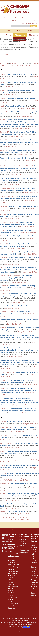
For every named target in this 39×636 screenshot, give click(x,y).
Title (6, 63)
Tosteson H (10, 188)
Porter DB (3, 421)
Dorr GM (2, 465)
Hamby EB (3, 408)
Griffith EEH (4, 90)
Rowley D (3, 188)
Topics (8, 35)
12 (30, 517)
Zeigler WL (12, 312)
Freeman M (9, 166)
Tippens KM (23, 166)
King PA (2, 106)
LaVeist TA (3, 82)
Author (2, 63)
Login (19, 631)
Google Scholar (9, 86)
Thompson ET (4, 132)
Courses (19, 31)
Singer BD (3, 206)
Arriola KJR (10, 372)
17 (19, 520)
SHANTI (26, 627)
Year (15, 63)
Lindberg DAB (13, 222)
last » (28, 520)
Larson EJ (3, 504)
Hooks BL (3, 306)
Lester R (2, 275)
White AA (3, 443)
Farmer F (9, 275)
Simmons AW (17, 275)
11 (27, 517)
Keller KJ (3, 230)
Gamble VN (4, 74)
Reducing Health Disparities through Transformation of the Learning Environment (24, 545)
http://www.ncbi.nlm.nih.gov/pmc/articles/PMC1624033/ (17, 460)
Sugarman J (4, 257)
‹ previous (12, 517)
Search (6, 55)
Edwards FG (12, 140)
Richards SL (4, 312)
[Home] (15, 8)
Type (11, 63)
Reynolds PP (4, 222)
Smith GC (3, 372)
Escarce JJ (3, 150)
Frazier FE (3, 140)
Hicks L (2, 388)
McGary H (3, 214)
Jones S (2, 120)
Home (9, 31)
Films (4, 551)
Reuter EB (3, 112)
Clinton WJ (3, 293)
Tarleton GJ (3, 494)
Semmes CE (4, 244)
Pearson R (3, 98)
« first (5, 517)
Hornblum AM (4, 483)
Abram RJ (3, 473)
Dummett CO (4, 286)
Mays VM (3, 252)
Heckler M (3, 327)
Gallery (29, 31)
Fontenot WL (4, 435)
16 (15, 520)
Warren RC (9, 427)
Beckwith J (3, 380)
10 (23, 517)
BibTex (36, 63)
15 (12, 520)
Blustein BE (12, 196)
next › (23, 520)
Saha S (2, 166)
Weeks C (30, 166)
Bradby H (3, 236)
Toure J (16, 166)
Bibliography (20, 35)
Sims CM (3, 268)
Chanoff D (10, 443)
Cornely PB (3, 451)
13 (33, 517)
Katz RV (2, 427)
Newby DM (3, 512)
